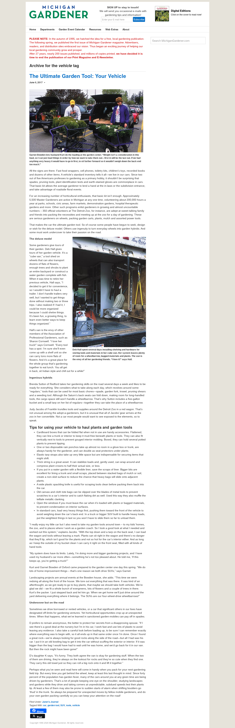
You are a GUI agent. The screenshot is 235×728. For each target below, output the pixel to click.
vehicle (76, 705)
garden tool (53, 705)
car (44, 705)
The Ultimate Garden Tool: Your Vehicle (77, 76)
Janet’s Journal (50, 701)
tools (68, 705)
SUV (62, 705)
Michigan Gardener (58, 15)
